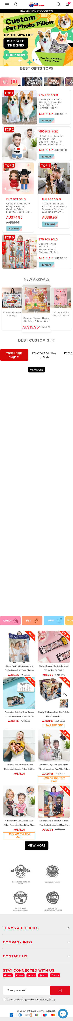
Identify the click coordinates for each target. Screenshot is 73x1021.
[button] (33, 60)
